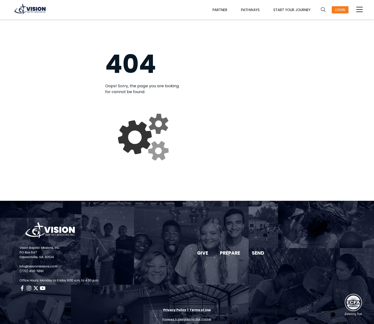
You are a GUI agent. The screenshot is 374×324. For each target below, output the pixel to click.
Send (258, 253)
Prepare (230, 253)
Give (202, 253)
